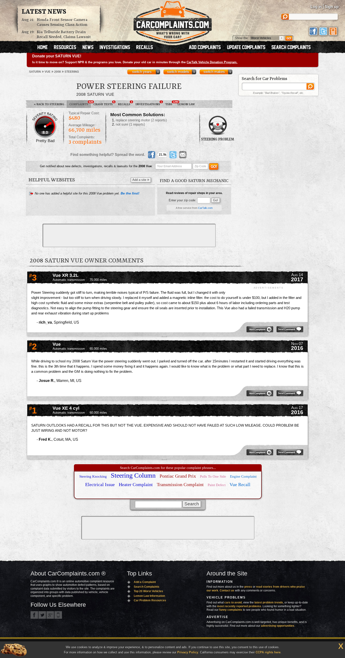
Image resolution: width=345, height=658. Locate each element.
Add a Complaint (145, 582)
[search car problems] (293, 47)
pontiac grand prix (178, 476)
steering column (133, 475)
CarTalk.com (205, 207)
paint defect (217, 485)
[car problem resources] (67, 47)
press (248, 586)
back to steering (49, 104)
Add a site (140, 180)
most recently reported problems (239, 606)
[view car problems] (45, 47)
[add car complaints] (207, 47)
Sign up (332, 7)
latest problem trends (268, 602)
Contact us (227, 590)
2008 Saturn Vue (95, 94)
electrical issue (100, 484)
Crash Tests (104, 103)
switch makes (214, 72)
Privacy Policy (187, 652)
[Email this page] (183, 155)
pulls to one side (213, 476)
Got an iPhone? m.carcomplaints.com (58, 615)
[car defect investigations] (117, 47)
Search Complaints (146, 586)
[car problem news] (90, 47)
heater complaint (136, 484)
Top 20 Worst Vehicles (148, 591)
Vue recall (240, 484)
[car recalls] (144, 47)
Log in (316, 7)
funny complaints (230, 609)
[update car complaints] (248, 47)
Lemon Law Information (149, 596)
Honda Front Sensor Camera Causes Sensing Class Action (62, 22)
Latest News (44, 12)
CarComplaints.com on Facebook (34, 615)
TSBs (170, 103)
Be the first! (130, 193)
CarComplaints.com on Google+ (50, 615)
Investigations (148, 103)
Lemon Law (186, 104)
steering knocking (93, 476)
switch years (142, 72)
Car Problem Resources (150, 600)
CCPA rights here (268, 652)
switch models (178, 72)
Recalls (125, 103)
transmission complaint (180, 484)
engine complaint (243, 476)
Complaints (80, 103)
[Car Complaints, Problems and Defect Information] (173, 21)
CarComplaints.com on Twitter (42, 615)
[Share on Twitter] (173, 155)
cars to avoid (233, 602)
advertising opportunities (277, 625)
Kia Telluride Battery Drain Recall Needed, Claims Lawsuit (64, 34)
